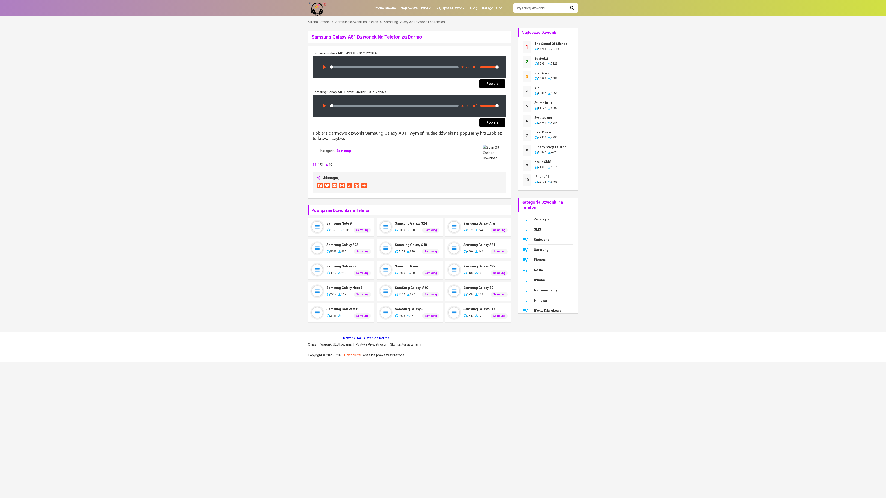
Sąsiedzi (541, 58)
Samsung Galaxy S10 (411, 245)
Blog (473, 8)
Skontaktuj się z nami (405, 344)
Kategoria (489, 8)
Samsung (343, 151)
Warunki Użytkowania (336, 344)
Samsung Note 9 (339, 223)
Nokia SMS (542, 162)
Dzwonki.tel (352, 355)
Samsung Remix (407, 266)
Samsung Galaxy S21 (479, 245)
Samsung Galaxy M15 (342, 309)
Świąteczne (543, 117)
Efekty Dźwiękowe (547, 310)
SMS (537, 229)
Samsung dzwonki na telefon (357, 22)
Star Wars (541, 73)
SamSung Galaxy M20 (411, 288)
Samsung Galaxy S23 (342, 245)
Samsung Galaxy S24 (411, 223)
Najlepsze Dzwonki (450, 8)
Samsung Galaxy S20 (342, 266)
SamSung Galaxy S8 (410, 309)
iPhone (539, 280)
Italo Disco (542, 132)
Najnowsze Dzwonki (416, 8)
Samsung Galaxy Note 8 (344, 288)
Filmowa (540, 300)
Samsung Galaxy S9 (478, 288)
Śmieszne (541, 239)
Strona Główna (385, 8)
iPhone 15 (542, 176)
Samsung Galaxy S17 (479, 309)
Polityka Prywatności (371, 344)
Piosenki (541, 260)
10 (527, 180)
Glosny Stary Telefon (550, 147)
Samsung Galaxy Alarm (481, 223)
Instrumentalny (545, 290)
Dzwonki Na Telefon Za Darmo (366, 338)
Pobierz (492, 84)
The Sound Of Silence (550, 44)
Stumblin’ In (543, 103)
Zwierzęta (541, 219)
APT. (538, 88)
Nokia (538, 270)
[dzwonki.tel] (317, 8)
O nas (312, 344)
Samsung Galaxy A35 (479, 266)
